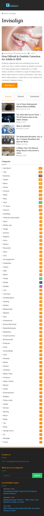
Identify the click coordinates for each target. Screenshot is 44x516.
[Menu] (3, 6)
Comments (34, 96)
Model (5, 362)
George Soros (8, 431)
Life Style (6, 294)
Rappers (6, 237)
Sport (5, 221)
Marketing (7, 332)
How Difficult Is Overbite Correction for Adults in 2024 (21, 58)
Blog (4, 199)
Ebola (5, 427)
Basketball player (9, 328)
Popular (8, 96)
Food (5, 355)
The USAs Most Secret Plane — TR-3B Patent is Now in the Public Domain (28, 117)
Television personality (11, 218)
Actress (6, 233)
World (5, 275)
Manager (6, 438)
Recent (21, 96)
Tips (4, 172)
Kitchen (6, 408)
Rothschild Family (9, 324)
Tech (5, 202)
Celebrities (7, 263)
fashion (6, 366)
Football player (8, 298)
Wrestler (6, 358)
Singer (5, 229)
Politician (6, 343)
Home (5, 13)
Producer (6, 377)
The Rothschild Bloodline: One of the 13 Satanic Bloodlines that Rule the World (29, 139)
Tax (4, 423)
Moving (6, 412)
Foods (5, 282)
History (6, 244)
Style (5, 252)
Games (6, 286)
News (5, 195)
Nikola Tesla (7, 374)
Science (6, 191)
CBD (5, 271)
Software (6, 370)
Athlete (6, 305)
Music (5, 183)
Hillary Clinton (8, 381)
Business (6, 176)
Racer (5, 415)
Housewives (7, 320)
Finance (6, 210)
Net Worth (7, 168)
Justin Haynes (8, 53)
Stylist (5, 389)
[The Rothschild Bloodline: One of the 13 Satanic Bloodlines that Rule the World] (8, 139)
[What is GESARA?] (8, 129)
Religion (6, 396)
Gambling (6, 214)
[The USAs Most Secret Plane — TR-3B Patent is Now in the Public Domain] (8, 117)
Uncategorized (8, 259)
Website (6, 313)
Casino (5, 267)
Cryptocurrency (9, 336)
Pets (5, 317)
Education (7, 248)
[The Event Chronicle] (12, 5)
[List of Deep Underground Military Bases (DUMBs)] (8, 107)
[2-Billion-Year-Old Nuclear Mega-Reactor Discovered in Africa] (8, 151)
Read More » (10, 85)
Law (4, 290)
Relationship (7, 309)
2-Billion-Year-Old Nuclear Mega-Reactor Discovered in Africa (27, 150)
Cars (5, 256)
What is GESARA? (23, 126)
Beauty (6, 385)
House (5, 187)
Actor (5, 240)
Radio (5, 419)
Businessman (8, 339)
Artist (5, 347)
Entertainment (8, 393)
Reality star (7, 225)
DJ (4, 434)
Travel (5, 278)
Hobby (5, 404)
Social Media (8, 351)
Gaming (6, 301)
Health (5, 180)
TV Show (6, 206)
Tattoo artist (7, 400)
